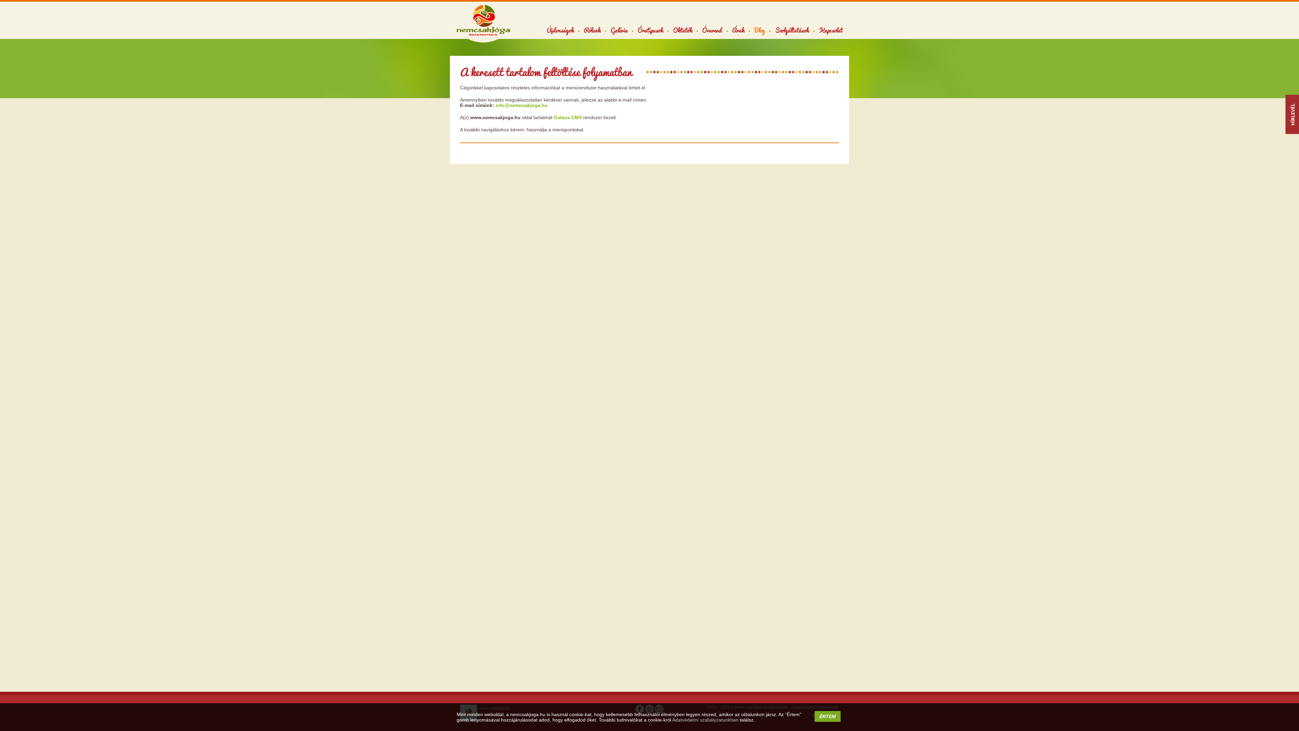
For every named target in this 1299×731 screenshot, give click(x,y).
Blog (759, 30)
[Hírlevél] (1292, 114)
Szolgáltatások (792, 30)
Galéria (619, 30)
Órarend (712, 30)
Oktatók (682, 30)
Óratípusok (650, 30)
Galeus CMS (568, 117)
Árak (738, 30)
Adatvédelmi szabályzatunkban (705, 720)
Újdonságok (560, 30)
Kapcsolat (830, 30)
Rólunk (592, 30)
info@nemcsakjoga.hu (522, 105)
